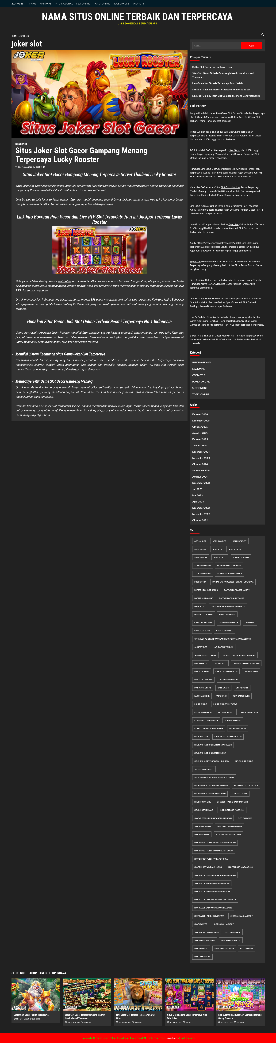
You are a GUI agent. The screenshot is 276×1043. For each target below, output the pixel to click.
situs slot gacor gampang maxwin (211, 785)
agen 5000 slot (219, 541)
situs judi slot (201, 737)
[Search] (263, 34)
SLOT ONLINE (83, 3)
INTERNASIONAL (64, 3)
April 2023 (198, 501)
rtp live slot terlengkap (206, 720)
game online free (227, 614)
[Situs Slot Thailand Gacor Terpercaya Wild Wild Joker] (189, 994)
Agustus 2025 (200, 433)
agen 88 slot (200, 541)
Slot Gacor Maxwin (220, 335)
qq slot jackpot (226, 712)
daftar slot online (203, 598)
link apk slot (220, 663)
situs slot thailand (203, 810)
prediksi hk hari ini (203, 712)
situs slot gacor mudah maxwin (210, 794)
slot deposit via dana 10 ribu (208, 867)
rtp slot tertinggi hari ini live (208, 728)
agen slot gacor (241, 557)
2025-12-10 (87, 1022)
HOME (32, 3)
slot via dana (246, 948)
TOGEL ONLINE (121, 3)
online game (223, 688)
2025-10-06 (138, 1022)
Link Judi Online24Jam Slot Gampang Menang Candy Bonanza (226, 95)
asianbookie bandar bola (229, 574)
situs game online (237, 728)
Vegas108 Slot (197, 131)
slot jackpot (200, 924)
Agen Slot (234, 224)
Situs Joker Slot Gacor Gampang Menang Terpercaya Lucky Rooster (81, 155)
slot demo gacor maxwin (229, 826)
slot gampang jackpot (241, 916)
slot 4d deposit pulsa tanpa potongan (213, 818)
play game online (241, 696)
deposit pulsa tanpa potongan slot (228, 606)
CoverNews (172, 1037)
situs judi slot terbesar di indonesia (211, 761)
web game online (202, 957)
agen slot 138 (235, 549)
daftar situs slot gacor (206, 590)
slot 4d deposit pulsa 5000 (232, 810)
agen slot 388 (200, 557)
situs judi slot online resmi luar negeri (213, 745)
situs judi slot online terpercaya (210, 753)
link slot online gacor (226, 671)
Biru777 (194, 317)
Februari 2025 (200, 439)
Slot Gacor (234, 150)
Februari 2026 (200, 414)
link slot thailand (203, 680)
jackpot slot (200, 647)
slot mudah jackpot (224, 924)
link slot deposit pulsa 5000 (246, 663)
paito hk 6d (221, 696)
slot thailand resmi (224, 948)
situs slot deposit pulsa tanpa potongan (214, 777)
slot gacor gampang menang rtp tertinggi (215, 900)
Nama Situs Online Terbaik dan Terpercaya (137, 16)
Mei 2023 (197, 495)
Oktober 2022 (200, 520)
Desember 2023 (201, 482)
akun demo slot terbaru (229, 565)
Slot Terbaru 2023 (25, 167)
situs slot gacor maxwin (246, 785)
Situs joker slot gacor (28, 185)
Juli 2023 (197, 489)
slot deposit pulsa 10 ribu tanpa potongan (215, 843)
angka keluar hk (202, 574)
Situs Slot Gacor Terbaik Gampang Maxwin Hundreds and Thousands (223, 75)
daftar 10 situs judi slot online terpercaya (232, 582)
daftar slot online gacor (231, 598)
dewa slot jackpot (203, 614)
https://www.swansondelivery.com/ (215, 242)
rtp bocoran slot (249, 712)
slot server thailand (204, 940)
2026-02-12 (36, 1019)
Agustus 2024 (200, 476)
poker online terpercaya (225, 704)
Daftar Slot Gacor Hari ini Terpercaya (212, 67)
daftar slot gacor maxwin (237, 590)
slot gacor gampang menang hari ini (212, 891)
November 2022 (201, 514)
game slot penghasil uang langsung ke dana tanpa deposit (222, 639)
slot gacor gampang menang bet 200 (211, 883)
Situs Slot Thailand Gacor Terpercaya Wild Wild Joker (221, 89)
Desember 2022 (201, 507)
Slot (214, 168)
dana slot (199, 606)
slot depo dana (201, 834)
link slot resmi (251, 671)
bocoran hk (200, 582)
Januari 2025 (199, 445)
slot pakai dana (233, 932)
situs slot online (202, 802)
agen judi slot (239, 541)
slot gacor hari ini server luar (209, 916)
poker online (200, 704)
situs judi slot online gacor (228, 737)
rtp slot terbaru (233, 720)
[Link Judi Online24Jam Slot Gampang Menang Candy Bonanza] (240, 994)
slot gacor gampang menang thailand (213, 908)
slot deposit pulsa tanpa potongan (211, 859)
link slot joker (201, 671)
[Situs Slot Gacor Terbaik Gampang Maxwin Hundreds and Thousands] (87, 994)
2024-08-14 (40, 167)
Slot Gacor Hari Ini (230, 187)
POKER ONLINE (102, 3)
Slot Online (234, 113)
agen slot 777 (220, 557)
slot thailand (201, 948)
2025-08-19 (189, 1022)
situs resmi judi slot (204, 769)
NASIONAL (45, 3)
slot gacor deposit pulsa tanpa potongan (215, 875)
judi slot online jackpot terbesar (239, 655)
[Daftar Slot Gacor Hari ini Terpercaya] (36, 994)
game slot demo (202, 631)
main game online (202, 688)
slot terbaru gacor (231, 940)
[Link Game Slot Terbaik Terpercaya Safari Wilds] (138, 994)
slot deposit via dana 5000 (240, 867)
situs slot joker (239, 794)
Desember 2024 (201, 451)
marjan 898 (88, 299)
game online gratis (203, 623)
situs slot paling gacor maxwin (232, 802)
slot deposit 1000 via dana (228, 834)
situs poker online (244, 761)
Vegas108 (195, 261)
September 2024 (201, 470)
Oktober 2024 (200, 464)
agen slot (217, 549)
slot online (64, 281)
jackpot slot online (223, 647)
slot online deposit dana (206, 932)
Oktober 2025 (200, 426)
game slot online (224, 631)
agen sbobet (200, 549)
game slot (250, 623)
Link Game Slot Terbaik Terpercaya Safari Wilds (217, 83)
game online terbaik (228, 623)
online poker (242, 688)
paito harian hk (202, 696)
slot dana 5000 (245, 818)
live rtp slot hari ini (228, 680)
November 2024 (201, 457)
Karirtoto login (160, 299)
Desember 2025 (201, 420)
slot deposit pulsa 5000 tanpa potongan (213, 851)
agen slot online (202, 565)
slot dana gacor (202, 826)
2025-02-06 (240, 1022)
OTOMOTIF (138, 3)
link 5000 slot (200, 663)
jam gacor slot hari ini (205, 655)
